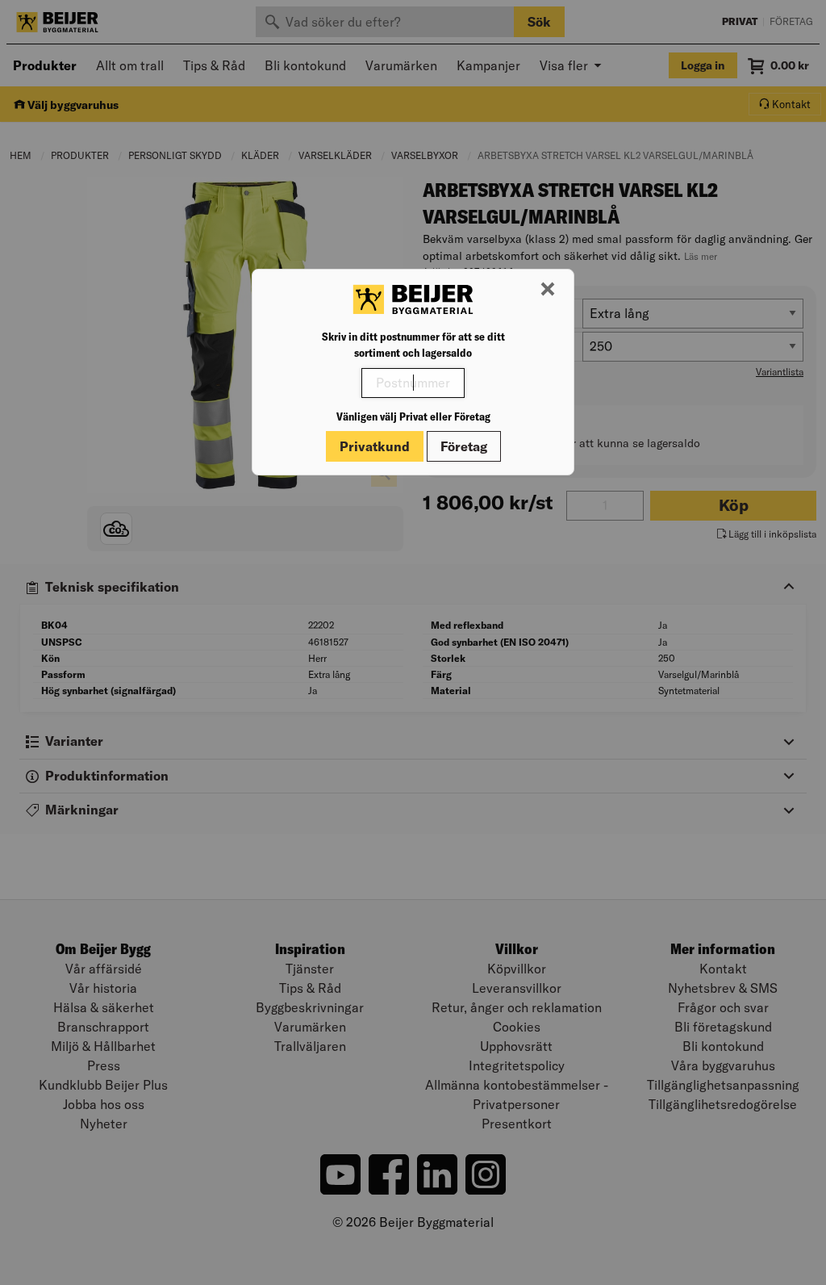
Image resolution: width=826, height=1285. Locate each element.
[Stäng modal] (548, 289)
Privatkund (375, 446)
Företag (463, 446)
